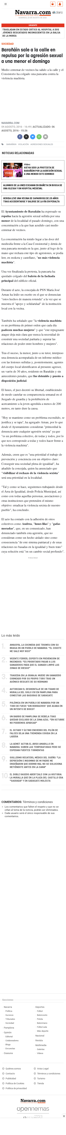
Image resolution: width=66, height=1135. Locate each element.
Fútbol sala (42, 1027)
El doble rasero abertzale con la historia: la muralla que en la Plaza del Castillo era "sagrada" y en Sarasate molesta (36, 777)
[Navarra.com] (33, 13)
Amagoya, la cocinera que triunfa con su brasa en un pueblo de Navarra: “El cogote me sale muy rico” (35, 648)
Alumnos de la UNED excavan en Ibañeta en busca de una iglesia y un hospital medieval (32, 187)
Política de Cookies (15, 1083)
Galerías (41, 1049)
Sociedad (9, 1023)
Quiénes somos (13, 1068)
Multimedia (40, 1045)
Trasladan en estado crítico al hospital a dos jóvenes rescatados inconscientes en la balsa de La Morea (31, 32)
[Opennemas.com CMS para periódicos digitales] (33, 1112)
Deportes (39, 1007)
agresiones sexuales (41, 144)
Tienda (40, 1083)
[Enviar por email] (45, 136)
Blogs (8, 1044)
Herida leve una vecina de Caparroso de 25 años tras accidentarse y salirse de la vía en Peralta (31, 200)
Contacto (10, 1073)
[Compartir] (19, 136)
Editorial (9, 1036)
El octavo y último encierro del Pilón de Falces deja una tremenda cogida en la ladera (34, 733)
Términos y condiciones (38, 802)
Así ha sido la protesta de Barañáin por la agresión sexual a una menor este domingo (43, 171)
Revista (39, 1040)
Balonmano (42, 1023)
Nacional (39, 1035)
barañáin (11, 144)
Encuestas (10, 1048)
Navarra (8, 1007)
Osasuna (8, 1053)
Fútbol (40, 1011)
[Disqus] (32, 864)
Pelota (40, 1019)
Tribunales (10, 1019)
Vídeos (40, 1053)
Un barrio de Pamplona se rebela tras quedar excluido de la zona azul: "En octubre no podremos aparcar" (37, 719)
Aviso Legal (43, 1068)
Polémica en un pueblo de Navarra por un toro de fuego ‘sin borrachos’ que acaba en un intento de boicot (36, 706)
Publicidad (11, 1078)
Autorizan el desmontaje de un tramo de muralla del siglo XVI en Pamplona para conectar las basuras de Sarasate (34, 692)
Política (8, 1011)
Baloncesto (42, 1015)
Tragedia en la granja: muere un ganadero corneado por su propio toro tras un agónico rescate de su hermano (35, 678)
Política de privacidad (16, 1088)
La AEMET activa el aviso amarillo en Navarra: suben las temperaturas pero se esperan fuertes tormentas (35, 747)
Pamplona (9, 1027)
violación (23, 144)
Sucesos (9, 1015)
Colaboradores (12, 1040)
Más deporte (42, 1031)
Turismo (41, 1078)
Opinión (8, 1032)
